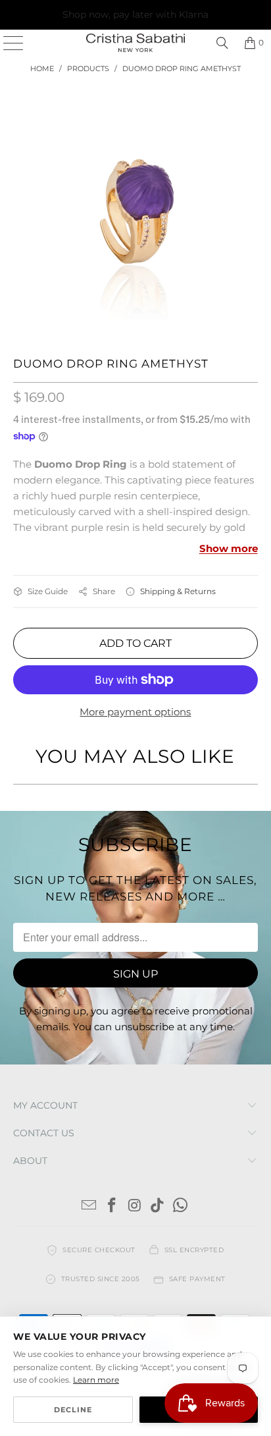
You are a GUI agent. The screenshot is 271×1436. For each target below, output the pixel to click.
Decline (73, 1409)
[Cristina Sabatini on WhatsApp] (181, 1206)
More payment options (135, 711)
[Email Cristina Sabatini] (89, 1206)
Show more (228, 548)
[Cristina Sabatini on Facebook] (112, 1206)
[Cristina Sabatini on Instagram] (135, 1206)
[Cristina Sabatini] (135, 43)
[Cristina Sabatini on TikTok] (158, 1206)
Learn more (96, 1380)
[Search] (222, 43)
